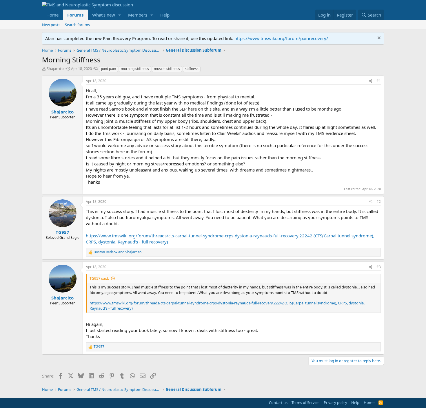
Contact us (278, 402)
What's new (103, 15)
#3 (378, 266)
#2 (378, 201)
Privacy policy (335, 402)
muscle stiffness (167, 68)
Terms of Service (305, 402)
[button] (120, 15)
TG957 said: (99, 278)
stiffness (192, 68)
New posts (51, 24)
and (117, 252)
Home (52, 15)
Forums (75, 15)
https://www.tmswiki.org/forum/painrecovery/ (281, 38)
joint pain (108, 68)
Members (137, 15)
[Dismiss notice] (378, 38)
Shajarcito (55, 68)
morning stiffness (135, 68)
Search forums (77, 24)
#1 (378, 80)
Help (165, 15)
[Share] (370, 81)
